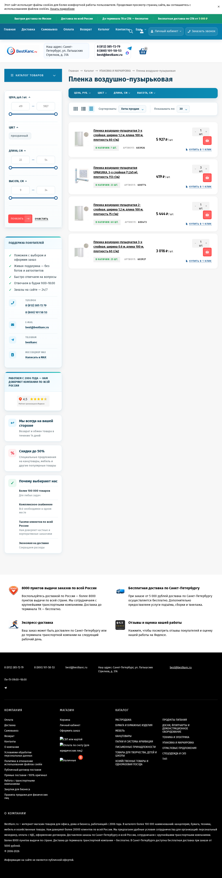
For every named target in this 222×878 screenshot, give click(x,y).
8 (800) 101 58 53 (36, 312)
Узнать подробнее (62, 8)
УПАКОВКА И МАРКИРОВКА (115, 70)
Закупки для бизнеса (17, 789)
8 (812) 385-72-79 (108, 46)
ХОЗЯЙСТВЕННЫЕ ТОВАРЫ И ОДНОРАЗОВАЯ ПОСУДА (131, 763)
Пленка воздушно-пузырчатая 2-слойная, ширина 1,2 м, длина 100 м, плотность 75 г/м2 (118, 209)
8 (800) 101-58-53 (109, 51)
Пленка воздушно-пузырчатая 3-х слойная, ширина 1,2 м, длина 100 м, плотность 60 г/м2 (118, 135)
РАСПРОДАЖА (123, 719)
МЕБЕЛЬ (120, 730)
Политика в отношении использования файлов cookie (23, 763)
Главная (10, 29)
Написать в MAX (35, 357)
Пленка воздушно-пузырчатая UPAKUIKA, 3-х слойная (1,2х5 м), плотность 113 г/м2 (115, 172)
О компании (11, 747)
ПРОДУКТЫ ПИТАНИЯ (174, 719)
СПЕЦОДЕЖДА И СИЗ (174, 753)
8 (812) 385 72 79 (35, 305)
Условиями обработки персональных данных (18, 754)
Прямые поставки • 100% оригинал (25, 775)
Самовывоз (49, 29)
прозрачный (19, 135)
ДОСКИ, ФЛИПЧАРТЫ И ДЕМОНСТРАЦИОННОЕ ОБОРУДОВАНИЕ (175, 728)
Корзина (65, 719)
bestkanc (31, 342)
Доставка (28, 29)
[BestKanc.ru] (20, 51)
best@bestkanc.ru (109, 55)
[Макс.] (127, 53)
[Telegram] (129, 48)
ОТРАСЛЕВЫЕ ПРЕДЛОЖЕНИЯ (179, 748)
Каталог (103, 29)
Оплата (69, 29)
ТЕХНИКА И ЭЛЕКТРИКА (175, 737)
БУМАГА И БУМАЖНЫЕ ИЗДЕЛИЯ (133, 725)
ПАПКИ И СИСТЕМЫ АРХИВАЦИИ (134, 741)
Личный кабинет (70, 725)
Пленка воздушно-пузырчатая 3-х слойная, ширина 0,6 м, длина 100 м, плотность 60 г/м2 (118, 246)
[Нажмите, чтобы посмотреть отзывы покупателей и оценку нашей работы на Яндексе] (33, 401)
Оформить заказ (70, 730)
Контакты (123, 29)
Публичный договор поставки (22, 769)
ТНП (164, 758)
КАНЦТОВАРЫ (123, 736)
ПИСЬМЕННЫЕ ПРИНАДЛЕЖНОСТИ (135, 747)
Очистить (41, 218)
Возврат (86, 29)
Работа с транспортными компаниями (19, 782)
